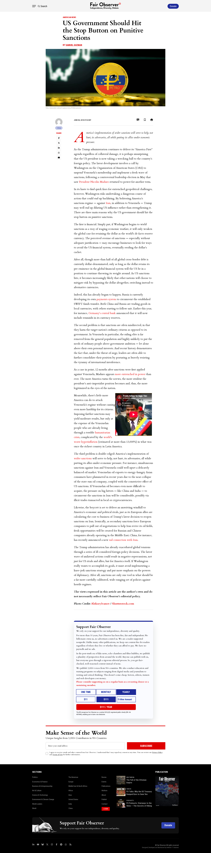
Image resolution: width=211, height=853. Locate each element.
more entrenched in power (130, 374)
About (104, 795)
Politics (35, 777)
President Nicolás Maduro (94, 182)
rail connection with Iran (123, 540)
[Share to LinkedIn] (59, 148)
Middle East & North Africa (78, 786)
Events (104, 782)
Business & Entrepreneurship (42, 786)
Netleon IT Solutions (173, 847)
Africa (71, 790)
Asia (70, 795)
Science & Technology (40, 795)
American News (69, 17)
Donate (168, 825)
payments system (106, 299)
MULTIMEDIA (130, 777)
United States (73, 799)
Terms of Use (58, 754)
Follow (59, 128)
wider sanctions (83, 458)
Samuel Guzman (74, 45)
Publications (106, 786)
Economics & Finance (39, 782)
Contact (104, 804)
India (70, 804)
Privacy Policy (157, 752)
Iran (108, 203)
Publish (104, 799)
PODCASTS (130, 800)
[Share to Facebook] (59, 138)
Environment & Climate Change (43, 799)
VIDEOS (128, 789)
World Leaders (37, 804)
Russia (104, 777)
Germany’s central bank (102, 313)
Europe (71, 782)
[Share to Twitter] (59, 143)
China (71, 808)
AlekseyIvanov (100, 603)
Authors (104, 790)
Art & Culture (36, 790)
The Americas (73, 777)
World (34, 808)
